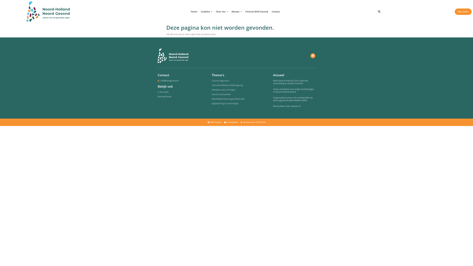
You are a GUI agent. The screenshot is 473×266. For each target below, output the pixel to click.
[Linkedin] (312, 55)
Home (194, 11)
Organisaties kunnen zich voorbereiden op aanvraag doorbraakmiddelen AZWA (293, 99)
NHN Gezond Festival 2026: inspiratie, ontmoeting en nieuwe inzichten (290, 82)
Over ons (221, 11)
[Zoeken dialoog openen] (379, 11)
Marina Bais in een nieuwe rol (287, 106)
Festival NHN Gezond (256, 11)
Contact (276, 11)
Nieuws (235, 11)
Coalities (205, 11)
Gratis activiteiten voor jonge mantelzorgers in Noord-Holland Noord (293, 90)
